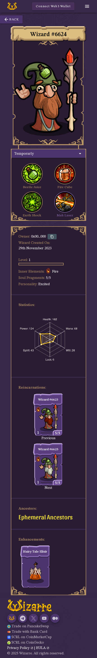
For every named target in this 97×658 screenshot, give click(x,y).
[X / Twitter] (33, 618)
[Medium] (55, 618)
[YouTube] (44, 618)
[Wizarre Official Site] (11, 618)
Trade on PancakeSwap (30, 626)
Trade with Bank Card (29, 632)
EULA (41, 648)
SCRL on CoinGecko (28, 642)
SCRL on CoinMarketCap (32, 637)
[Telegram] (22, 618)
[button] (48, 153)
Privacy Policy (18, 648)
